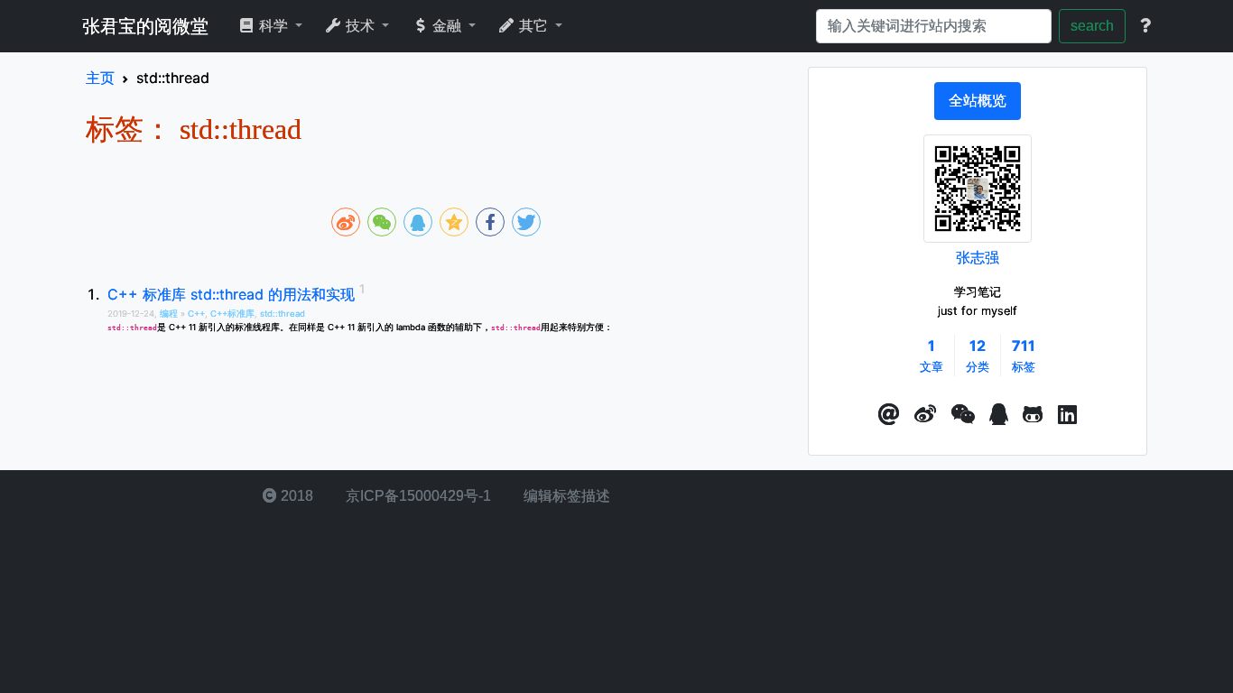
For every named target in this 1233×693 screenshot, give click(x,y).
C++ (196, 314)
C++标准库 (232, 314)
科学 (273, 25)
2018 (295, 496)
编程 (170, 314)
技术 (360, 25)
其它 (533, 25)
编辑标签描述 (565, 496)
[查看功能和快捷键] (1145, 26)
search (1092, 25)
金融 (447, 25)
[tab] (977, 101)
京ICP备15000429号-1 (416, 496)
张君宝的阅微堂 (145, 26)
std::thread (282, 314)
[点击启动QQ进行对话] (998, 415)
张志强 (977, 257)
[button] (889, 415)
